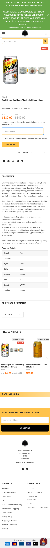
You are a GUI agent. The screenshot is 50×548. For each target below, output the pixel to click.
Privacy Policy (7, 517)
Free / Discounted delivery (12, 505)
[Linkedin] (18, 161)
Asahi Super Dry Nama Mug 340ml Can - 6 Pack (12, 366)
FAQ (3, 501)
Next (47, 359)
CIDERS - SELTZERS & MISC (37, 507)
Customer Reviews (9, 493)
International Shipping (10, 509)
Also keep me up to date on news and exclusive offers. (26, 139)
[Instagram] (27, 469)
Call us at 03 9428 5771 (25, 463)
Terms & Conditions (9, 525)
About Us (5, 489)
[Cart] (46, 33)
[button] (25, 152)
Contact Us (6, 497)
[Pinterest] (22, 161)
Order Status (7, 513)
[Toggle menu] (3, 33)
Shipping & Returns (9, 520)
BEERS (29, 503)
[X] (13, 161)
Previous (2, 359)
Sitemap (5, 528)
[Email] (8, 161)
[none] (25, 70)
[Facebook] (4, 161)
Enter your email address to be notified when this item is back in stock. (23, 123)
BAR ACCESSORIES (34, 493)
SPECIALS (31, 489)
